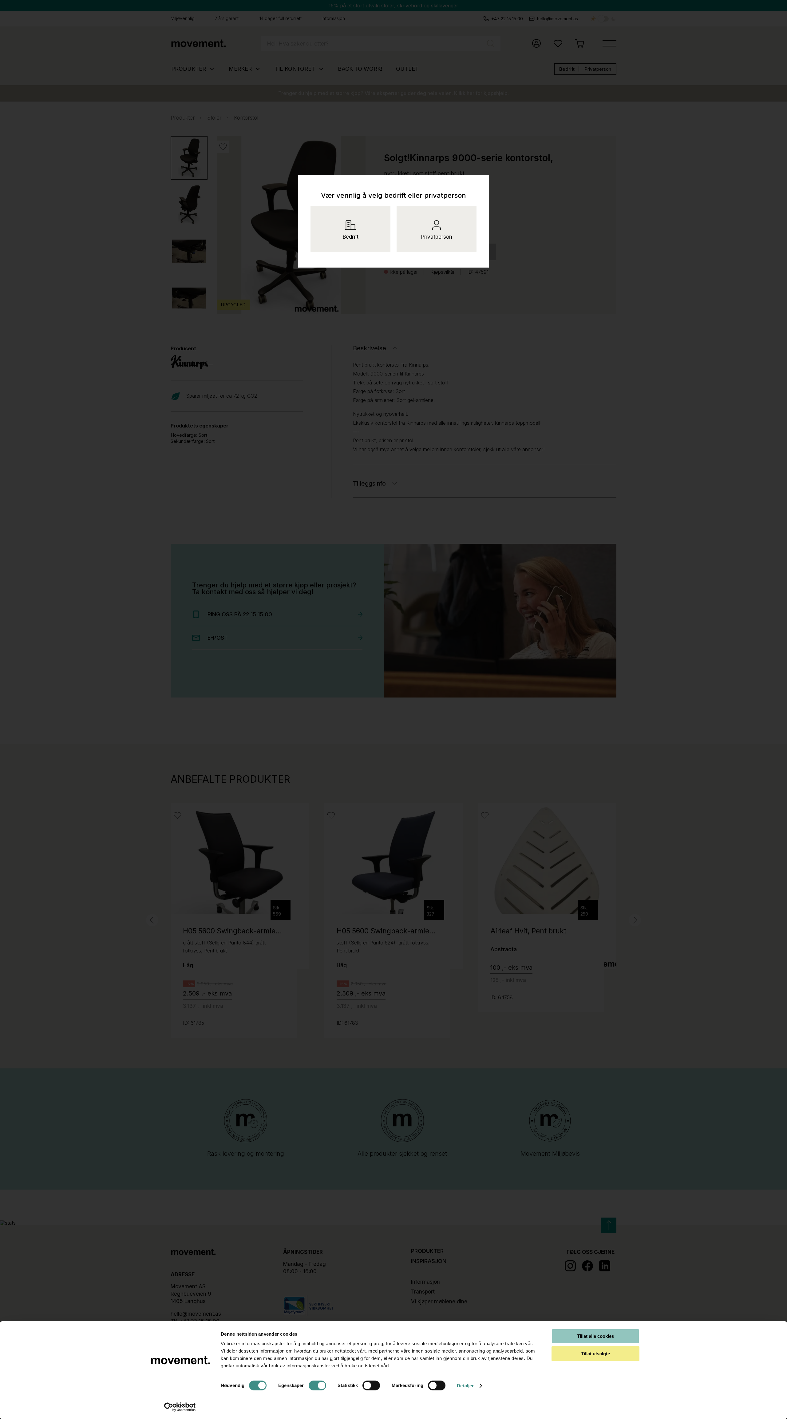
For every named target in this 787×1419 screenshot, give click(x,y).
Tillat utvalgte (595, 1353)
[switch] (317, 1385)
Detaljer (465, 1385)
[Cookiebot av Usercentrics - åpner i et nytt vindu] (180, 1407)
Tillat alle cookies (595, 1336)
